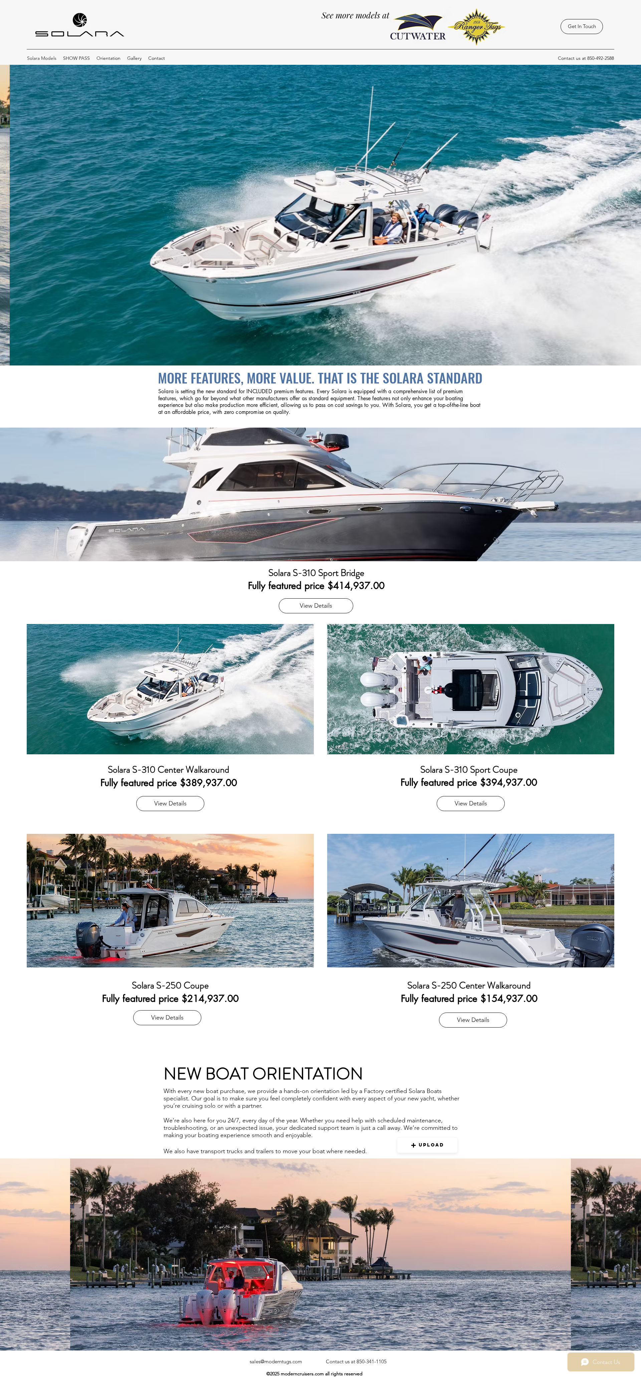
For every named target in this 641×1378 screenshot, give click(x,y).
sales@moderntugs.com (276, 1361)
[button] (427, 1145)
